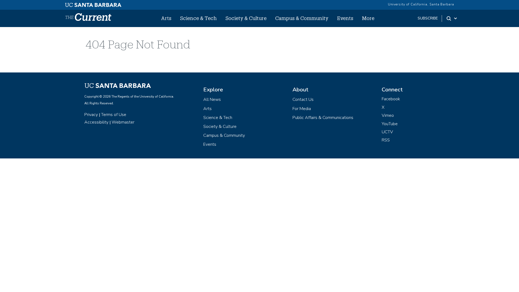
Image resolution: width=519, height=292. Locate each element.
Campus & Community (301, 18)
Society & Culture (246, 18)
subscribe (428, 18)
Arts (166, 18)
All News (212, 99)
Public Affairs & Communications (322, 118)
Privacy (91, 115)
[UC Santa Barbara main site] (93, 3)
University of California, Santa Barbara (421, 4)
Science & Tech (198, 18)
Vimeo (388, 115)
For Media (301, 109)
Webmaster (123, 122)
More (368, 18)
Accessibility (96, 122)
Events (345, 18)
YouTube (390, 124)
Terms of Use (113, 115)
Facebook (391, 99)
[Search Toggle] (452, 18)
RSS (386, 140)
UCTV (387, 132)
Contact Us (303, 99)
